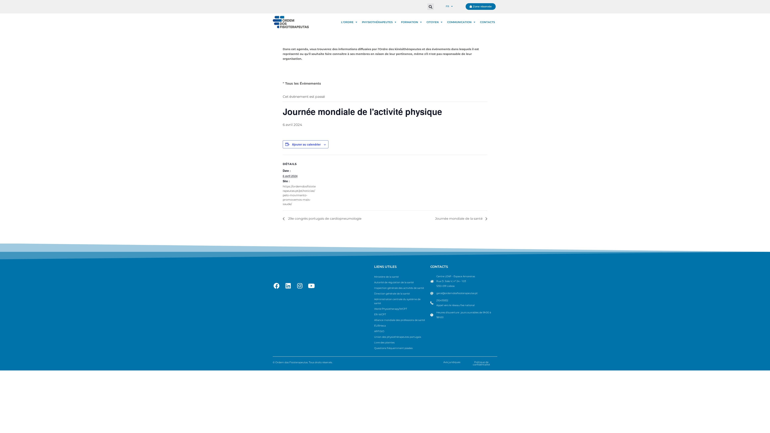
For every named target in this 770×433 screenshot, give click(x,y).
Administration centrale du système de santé (397, 301)
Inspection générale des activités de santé (399, 287)
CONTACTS (487, 22)
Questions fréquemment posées (393, 348)
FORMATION (409, 22)
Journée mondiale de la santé (459, 219)
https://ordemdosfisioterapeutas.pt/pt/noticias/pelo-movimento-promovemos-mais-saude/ (299, 195)
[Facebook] (276, 286)
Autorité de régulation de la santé (394, 282)
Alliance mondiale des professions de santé (399, 320)
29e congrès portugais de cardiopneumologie (324, 219)
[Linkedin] (288, 286)
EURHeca (380, 325)
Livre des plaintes (384, 342)
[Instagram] (300, 286)
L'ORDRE (347, 22)
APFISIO (379, 331)
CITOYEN (433, 22)
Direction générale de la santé (392, 293)
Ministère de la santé (386, 276)
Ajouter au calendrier (306, 144)
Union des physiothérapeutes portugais (397, 336)
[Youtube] (311, 286)
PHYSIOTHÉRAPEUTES (377, 22)
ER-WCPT (380, 314)
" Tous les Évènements (302, 83)
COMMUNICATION (459, 22)
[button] (430, 6)
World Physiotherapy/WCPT (390, 308)
